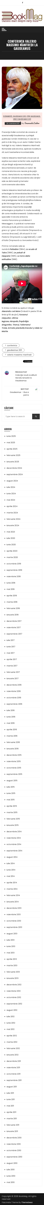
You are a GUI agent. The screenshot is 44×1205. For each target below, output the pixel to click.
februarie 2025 (13, 455)
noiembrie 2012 (14, 991)
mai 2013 (10, 952)
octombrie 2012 (14, 997)
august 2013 (12, 933)
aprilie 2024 (12, 506)
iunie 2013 (11, 946)
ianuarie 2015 (13, 825)
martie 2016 (12, 736)
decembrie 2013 (14, 908)
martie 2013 (12, 965)
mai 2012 (10, 1029)
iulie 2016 (11, 710)
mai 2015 (11, 799)
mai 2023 (11, 531)
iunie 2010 (11, 1176)
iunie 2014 (11, 869)
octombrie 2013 (14, 921)
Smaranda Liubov (32, 123)
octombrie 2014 (14, 844)
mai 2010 (11, 1182)
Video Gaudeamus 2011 (22, 119)
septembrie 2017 (14, 634)
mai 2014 (11, 876)
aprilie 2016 (12, 729)
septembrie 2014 (14, 850)
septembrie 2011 (14, 1080)
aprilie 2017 (12, 659)
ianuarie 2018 (13, 614)
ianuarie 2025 (13, 461)
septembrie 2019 (14, 570)
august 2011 (12, 1086)
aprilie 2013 (12, 959)
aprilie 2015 (12, 806)
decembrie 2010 (14, 1137)
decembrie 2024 (14, 468)
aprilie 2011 (11, 1112)
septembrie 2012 (14, 1003)
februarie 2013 (13, 972)
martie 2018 (12, 602)
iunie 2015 (11, 793)
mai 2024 (11, 500)
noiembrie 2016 (14, 691)
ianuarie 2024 (13, 525)
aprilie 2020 (12, 551)
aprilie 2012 (12, 1035)
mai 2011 (10, 1105)
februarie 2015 (13, 818)
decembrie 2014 (14, 831)
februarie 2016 (13, 742)
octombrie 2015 (14, 767)
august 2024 (12, 480)
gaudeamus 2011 (14, 350)
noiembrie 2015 (14, 761)
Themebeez (27, 1202)
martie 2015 (12, 812)
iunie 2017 (11, 646)
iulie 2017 (11, 640)
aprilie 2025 (12, 449)
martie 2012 (12, 1042)
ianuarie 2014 (13, 901)
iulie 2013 (11, 940)
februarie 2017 (13, 672)
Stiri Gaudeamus (33, 116)
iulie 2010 (11, 1169)
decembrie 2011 (14, 1061)
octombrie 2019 (14, 563)
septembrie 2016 (14, 704)
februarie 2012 (13, 1048)
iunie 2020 (11, 544)
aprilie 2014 (12, 882)
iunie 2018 (11, 583)
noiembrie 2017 (14, 627)
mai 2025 (11, 442)
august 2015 (12, 780)
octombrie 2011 (14, 1074)
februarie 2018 (13, 608)
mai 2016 (11, 723)
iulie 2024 (11, 487)
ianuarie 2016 (13, 748)
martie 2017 (12, 665)
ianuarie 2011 (12, 1131)
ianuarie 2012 (12, 1054)
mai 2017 (11, 653)
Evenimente (7, 116)
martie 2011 (12, 1118)
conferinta (12, 345)
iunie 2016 (11, 716)
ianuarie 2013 (12, 978)
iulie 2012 (11, 1016)
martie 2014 (12, 889)
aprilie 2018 (12, 595)
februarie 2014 (13, 895)
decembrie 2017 (14, 621)
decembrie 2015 (14, 755)
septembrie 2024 (15, 474)
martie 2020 (12, 557)
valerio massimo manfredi (19, 354)
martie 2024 (12, 512)
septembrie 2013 (14, 927)
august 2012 (12, 1010)
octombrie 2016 (14, 697)
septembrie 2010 (14, 1156)
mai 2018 (11, 589)
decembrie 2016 (14, 685)
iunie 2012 (11, 1023)
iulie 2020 (11, 538)
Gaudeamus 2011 (19, 116)
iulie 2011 (10, 1093)
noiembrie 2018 (14, 576)
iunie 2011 (11, 1099)
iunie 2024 (11, 493)
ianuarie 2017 (13, 678)
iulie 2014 (11, 863)
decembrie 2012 (14, 984)
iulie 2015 (11, 787)
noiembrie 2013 (14, 914)
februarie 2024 (13, 519)
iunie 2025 (11, 436)
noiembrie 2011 (13, 1067)
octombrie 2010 (14, 1150)
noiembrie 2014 (14, 838)
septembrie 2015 (14, 774)
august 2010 (12, 1163)
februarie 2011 (13, 1125)
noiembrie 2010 (14, 1144)
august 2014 (12, 857)
